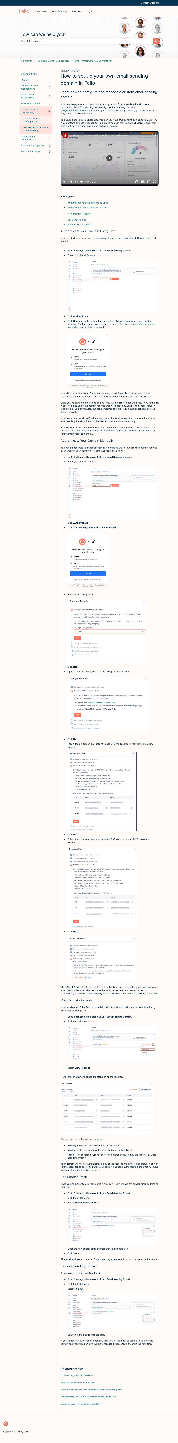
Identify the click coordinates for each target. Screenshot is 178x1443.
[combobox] (86, 41)
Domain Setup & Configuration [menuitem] (32, 120)
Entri (127, 321)
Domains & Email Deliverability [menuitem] (29, 111)
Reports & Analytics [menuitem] (31, 151)
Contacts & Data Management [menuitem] (29, 87)
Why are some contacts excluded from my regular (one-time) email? (92, 1389)
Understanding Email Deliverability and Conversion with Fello (88, 1397)
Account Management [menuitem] (32, 145)
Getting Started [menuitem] (29, 73)
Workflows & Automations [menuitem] (27, 96)
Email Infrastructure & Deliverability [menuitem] (36, 129)
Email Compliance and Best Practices (77, 1382)
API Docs (77, 11)
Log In (89, 11)
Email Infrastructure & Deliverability (93, 60)
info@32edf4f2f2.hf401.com (75, 110)
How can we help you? (42, 34)
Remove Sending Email (79, 224)
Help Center (41, 11)
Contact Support (150, 2)
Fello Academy (60, 11)
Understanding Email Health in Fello (77, 1375)
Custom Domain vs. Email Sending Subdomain (81, 1404)
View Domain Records (79, 213)
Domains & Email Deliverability (53, 60)
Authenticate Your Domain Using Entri (87, 202)
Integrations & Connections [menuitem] (28, 138)
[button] (50, 74)
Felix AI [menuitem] (25, 79)
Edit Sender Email (76, 219)
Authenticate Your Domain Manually (86, 207)
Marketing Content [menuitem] (30, 103)
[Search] (156, 41)
